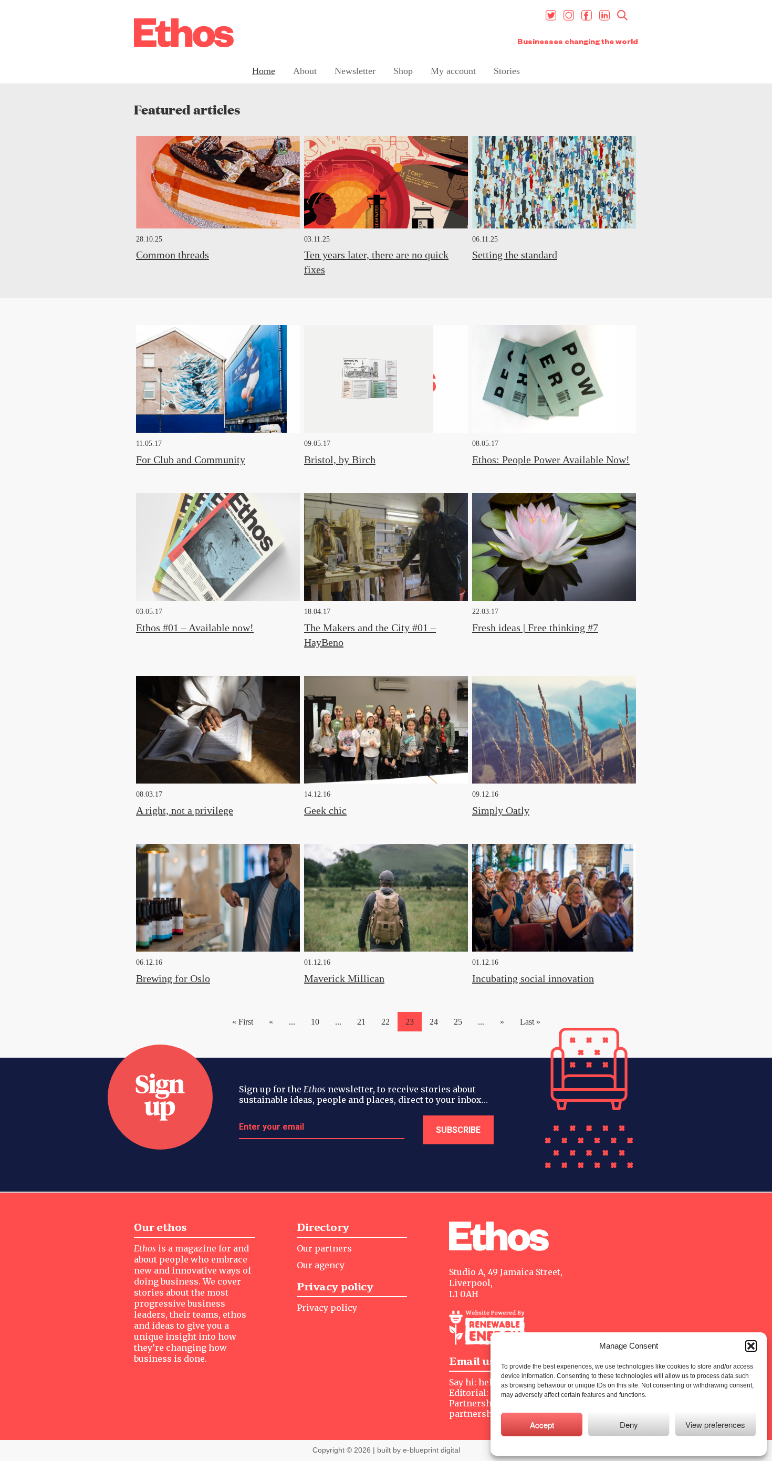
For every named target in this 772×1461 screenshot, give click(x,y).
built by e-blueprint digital (418, 1450)
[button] (751, 1346)
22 (385, 1021)
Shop (403, 71)
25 (458, 1021)
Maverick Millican (344, 978)
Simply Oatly (500, 810)
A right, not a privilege (184, 810)
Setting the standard (514, 254)
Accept (542, 1424)
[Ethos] (184, 32)
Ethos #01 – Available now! (195, 627)
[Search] (622, 15)
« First (242, 1021)
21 (361, 1021)
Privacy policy (327, 1307)
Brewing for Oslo (173, 978)
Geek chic (325, 810)
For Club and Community (190, 459)
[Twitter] (551, 15)
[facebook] (586, 15)
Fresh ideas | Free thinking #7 (535, 627)
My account (453, 71)
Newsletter (355, 71)
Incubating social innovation (533, 978)
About (305, 71)
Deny (629, 1424)
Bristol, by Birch (339, 459)
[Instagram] (569, 15)
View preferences (715, 1424)
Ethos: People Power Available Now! (551, 459)
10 (315, 1021)
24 (434, 1021)
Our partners (324, 1248)
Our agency (321, 1265)
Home (263, 71)
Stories (507, 71)
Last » (530, 1021)
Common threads (172, 254)
